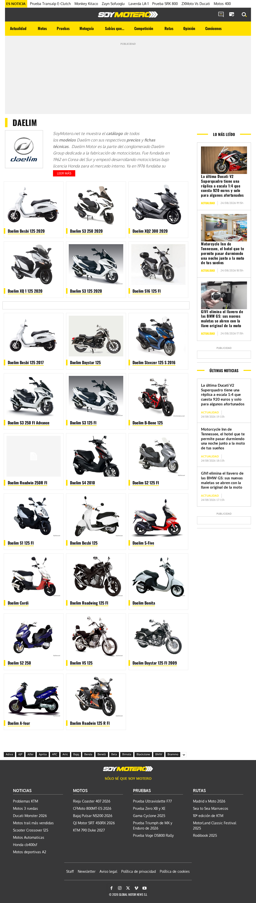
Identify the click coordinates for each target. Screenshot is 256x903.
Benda (88, 754)
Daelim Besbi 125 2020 (26, 231)
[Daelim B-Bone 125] (158, 396)
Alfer (31, 754)
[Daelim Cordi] (33, 576)
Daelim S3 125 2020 (86, 291)
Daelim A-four (19, 723)
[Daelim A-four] (33, 696)
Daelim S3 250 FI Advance (29, 423)
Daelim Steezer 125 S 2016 (154, 362)
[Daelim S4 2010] (96, 456)
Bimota (126, 754)
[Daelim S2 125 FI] (158, 456)
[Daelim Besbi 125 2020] (33, 204)
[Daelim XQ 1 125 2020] (33, 264)
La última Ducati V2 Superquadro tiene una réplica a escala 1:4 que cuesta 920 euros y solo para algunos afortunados (222, 185)
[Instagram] (120, 888)
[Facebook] (112, 888)
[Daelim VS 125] (96, 636)
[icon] (221, 14)
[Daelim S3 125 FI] (96, 396)
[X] (128, 888)
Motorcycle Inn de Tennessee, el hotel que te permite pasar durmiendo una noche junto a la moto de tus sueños (222, 253)
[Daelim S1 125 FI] (33, 516)
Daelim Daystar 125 (85, 362)
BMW (158, 754)
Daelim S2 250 (19, 663)
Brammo (173, 754)
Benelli (102, 754)
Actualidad (208, 203)
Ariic (65, 754)
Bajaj (76, 754)
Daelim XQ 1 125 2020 (25, 291)
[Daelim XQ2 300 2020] (158, 204)
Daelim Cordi (18, 603)
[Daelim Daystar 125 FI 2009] (158, 636)
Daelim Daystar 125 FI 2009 (154, 663)
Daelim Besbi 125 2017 (26, 362)
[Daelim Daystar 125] (96, 336)
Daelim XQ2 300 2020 (150, 231)
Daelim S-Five (143, 543)
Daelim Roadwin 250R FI (27, 483)
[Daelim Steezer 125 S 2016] (158, 336)
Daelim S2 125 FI (145, 483)
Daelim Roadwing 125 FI (89, 603)
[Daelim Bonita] (158, 576)
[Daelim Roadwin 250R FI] (33, 456)
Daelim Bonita (143, 603)
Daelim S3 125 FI (83, 423)
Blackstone (143, 754)
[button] (244, 14)
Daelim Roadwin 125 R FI (90, 723)
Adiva (9, 754)
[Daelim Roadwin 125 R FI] (96, 696)
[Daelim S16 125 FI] (158, 264)
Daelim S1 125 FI (21, 543)
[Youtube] (144, 888)
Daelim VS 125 (81, 663)
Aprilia (43, 754)
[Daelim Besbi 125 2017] (33, 336)
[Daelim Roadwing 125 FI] (96, 576)
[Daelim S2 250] (33, 636)
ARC (54, 754)
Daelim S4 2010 (82, 483)
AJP (20, 754)
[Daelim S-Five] (158, 516)
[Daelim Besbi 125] (96, 516)
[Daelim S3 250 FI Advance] (33, 396)
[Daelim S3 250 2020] (96, 204)
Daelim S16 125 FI (146, 291)
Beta (114, 754)
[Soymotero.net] (128, 14)
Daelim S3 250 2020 (86, 231)
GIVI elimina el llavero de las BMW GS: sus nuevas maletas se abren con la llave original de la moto (222, 318)
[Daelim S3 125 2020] (96, 264)
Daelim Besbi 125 (84, 543)
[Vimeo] (136, 888)
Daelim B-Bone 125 (147, 423)
